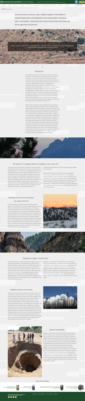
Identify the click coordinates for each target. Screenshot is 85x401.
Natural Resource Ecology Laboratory (29, 2)
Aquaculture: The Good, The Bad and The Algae (27, 387)
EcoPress (67, 5)
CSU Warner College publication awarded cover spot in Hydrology (9, 387)
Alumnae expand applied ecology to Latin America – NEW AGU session (71, 387)
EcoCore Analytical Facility (49, 5)
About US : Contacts (13, 5)
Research (22, 5)
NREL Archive (36, 5)
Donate (82, 2)
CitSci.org (60, 5)
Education (28, 5)
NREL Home (3, 5)
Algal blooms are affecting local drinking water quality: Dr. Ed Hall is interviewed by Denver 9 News (50, 387)
